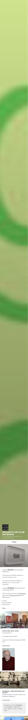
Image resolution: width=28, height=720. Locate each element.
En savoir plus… (6, 645)
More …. (4, 608)
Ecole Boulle (22, 593)
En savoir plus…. (6, 700)
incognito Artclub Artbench (13, 533)
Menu (14, 542)
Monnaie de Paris (14, 595)
